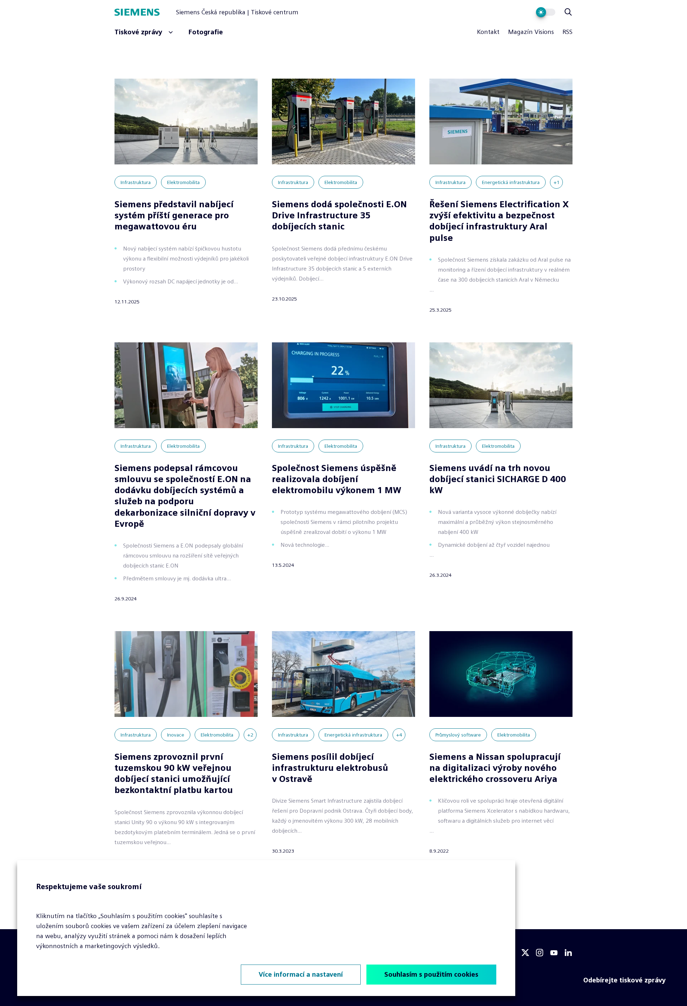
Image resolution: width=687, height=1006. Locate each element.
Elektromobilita (183, 182)
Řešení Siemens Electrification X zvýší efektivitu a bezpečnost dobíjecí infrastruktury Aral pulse (499, 221)
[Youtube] (554, 952)
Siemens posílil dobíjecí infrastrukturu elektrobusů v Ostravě (330, 768)
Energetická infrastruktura (511, 182)
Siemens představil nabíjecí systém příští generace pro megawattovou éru (174, 215)
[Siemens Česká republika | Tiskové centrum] (145, 12)
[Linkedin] (568, 952)
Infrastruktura (136, 182)
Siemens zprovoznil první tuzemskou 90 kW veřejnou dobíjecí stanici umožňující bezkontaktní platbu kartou (173, 774)
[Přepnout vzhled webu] (545, 12)
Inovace (175, 735)
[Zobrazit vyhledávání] (568, 12)
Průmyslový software (458, 735)
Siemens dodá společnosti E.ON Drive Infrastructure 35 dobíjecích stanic (339, 215)
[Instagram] (539, 952)
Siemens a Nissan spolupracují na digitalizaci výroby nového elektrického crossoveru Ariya (495, 768)
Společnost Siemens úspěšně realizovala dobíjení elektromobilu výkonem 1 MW (336, 479)
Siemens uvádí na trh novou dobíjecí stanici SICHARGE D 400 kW (497, 479)
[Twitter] (525, 952)
